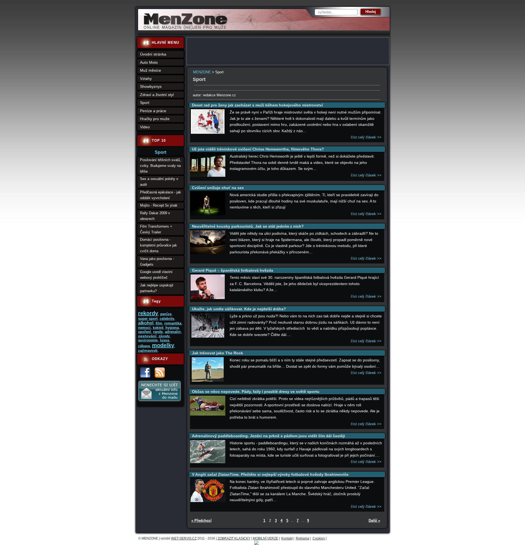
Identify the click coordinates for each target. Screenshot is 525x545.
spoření (144, 332)
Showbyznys (151, 86)
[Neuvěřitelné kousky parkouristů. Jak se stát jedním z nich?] (208, 253)
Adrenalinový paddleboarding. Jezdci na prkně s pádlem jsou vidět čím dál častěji (268, 436)
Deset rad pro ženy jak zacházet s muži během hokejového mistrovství (257, 105)
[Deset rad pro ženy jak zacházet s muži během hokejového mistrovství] (207, 133)
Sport (144, 102)
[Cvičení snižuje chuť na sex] (208, 214)
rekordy (148, 313)
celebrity (167, 319)
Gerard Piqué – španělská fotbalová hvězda (232, 270)
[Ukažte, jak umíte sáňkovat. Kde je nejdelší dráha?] (207, 336)
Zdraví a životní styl (157, 94)
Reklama (302, 538)
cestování (147, 336)
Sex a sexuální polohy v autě (159, 182)
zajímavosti (148, 351)
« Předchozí (201, 520)
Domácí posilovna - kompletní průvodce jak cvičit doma (158, 245)
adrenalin (173, 332)
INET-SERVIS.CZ (184, 538)
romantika (172, 323)
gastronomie (148, 340)
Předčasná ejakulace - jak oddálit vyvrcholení (160, 195)
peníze (165, 314)
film (159, 323)
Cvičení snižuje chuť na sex (218, 187)
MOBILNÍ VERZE (265, 538)
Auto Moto (149, 62)
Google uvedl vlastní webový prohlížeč (156, 275)
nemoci (144, 328)
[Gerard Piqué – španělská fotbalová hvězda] (207, 298)
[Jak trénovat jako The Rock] (208, 380)
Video (145, 127)
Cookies (319, 538)
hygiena (172, 328)
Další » (374, 520)
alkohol (145, 323)
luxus (164, 340)
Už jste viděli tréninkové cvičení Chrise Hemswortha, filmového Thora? (258, 149)
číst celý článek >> (366, 137)
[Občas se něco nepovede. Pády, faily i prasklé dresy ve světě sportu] (208, 414)
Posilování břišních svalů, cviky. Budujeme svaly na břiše (160, 165)
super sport (148, 319)
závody (164, 336)
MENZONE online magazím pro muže (184, 29)
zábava (144, 346)
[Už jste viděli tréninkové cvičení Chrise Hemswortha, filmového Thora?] (208, 175)
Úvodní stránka (153, 54)
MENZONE (202, 72)
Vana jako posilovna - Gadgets (157, 261)
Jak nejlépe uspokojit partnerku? (156, 288)
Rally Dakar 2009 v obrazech (155, 216)
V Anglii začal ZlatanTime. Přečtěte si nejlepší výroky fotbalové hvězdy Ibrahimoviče (270, 474)
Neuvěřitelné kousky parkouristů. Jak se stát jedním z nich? (248, 226)
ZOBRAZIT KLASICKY (234, 538)
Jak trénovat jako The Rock (217, 353)
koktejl (158, 328)
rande (158, 332)
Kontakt (287, 538)
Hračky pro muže (155, 119)
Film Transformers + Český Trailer (156, 229)
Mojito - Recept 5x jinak (158, 205)
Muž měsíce (150, 70)
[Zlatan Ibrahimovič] (208, 501)
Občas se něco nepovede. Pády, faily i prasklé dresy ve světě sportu (255, 391)
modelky (163, 345)
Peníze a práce (153, 111)
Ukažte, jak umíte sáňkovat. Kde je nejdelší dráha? (239, 309)
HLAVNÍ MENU (165, 42)
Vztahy (146, 78)
